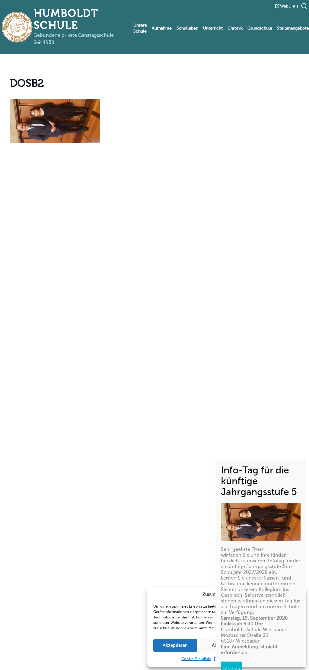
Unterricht (213, 28)
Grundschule (259, 28)
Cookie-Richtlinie (196, 659)
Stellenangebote (293, 28)
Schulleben (187, 28)
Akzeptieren (175, 645)
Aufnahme (162, 28)
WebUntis (289, 6)
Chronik (235, 28)
